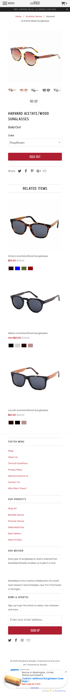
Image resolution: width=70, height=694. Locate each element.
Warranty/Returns (18, 476)
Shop (10, 451)
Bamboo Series (16, 515)
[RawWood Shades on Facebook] (16, 640)
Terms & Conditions (18, 463)
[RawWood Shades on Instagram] (23, 640)
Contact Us (14, 482)
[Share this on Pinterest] (31, 171)
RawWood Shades (27, 661)
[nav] (9, 3)
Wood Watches (16, 527)
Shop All (12, 508)
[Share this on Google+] (38, 171)
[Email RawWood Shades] (29, 640)
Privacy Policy (15, 470)
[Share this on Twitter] (19, 171)
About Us (13, 457)
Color (11, 135)
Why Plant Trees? (17, 488)
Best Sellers (14, 533)
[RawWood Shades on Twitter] (10, 640)
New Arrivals (15, 540)
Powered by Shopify (37, 665)
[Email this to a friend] (44, 171)
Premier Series (16, 521)
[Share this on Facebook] (25, 171)
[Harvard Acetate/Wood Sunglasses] (35, 56)
